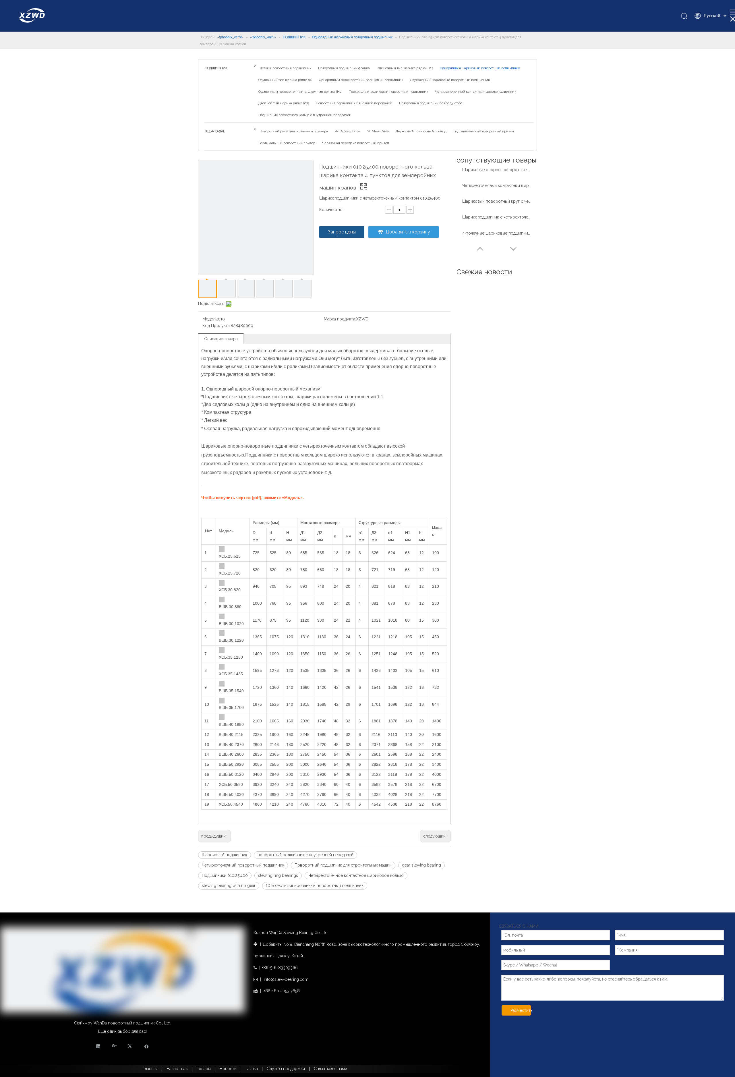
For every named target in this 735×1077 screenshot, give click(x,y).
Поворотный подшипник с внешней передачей (354, 103)
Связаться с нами (330, 1068)
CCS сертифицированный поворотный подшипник (314, 885)
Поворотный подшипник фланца (344, 68)
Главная (150, 1068)
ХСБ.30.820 (230, 589)
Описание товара (221, 339)
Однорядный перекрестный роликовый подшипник (361, 80)
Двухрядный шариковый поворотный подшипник (450, 80)
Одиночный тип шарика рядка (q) (285, 80)
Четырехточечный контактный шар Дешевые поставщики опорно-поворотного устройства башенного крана (496, 185)
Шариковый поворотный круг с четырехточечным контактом (496, 201)
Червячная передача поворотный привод (355, 143)
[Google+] (114, 1046)
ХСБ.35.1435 (231, 674)
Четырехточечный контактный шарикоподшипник (475, 92)
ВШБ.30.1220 (231, 640)
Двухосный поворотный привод (421, 131)
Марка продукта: (340, 319)
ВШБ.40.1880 (231, 724)
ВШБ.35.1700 (231, 707)
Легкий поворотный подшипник (285, 68)
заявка (251, 1068)
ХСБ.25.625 (230, 556)
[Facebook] (146, 1046)
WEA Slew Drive (347, 131)
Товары (204, 1068)
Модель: (210, 319)
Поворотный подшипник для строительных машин (343, 865)
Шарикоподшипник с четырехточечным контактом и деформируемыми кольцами (496, 217)
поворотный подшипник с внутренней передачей (305, 854)
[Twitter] (130, 1046)
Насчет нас (177, 1068)
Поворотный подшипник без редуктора (430, 103)
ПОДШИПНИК (216, 68)
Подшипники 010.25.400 (225, 875)
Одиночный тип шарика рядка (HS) (405, 68)
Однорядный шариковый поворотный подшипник (480, 68)
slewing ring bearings (278, 875)
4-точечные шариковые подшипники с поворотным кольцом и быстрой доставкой (496, 233)
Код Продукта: (216, 325)
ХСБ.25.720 (230, 573)
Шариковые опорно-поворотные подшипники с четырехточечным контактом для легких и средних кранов (496, 169)
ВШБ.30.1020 (231, 623)
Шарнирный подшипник (224, 854)
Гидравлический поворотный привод (483, 131)
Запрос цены (342, 232)
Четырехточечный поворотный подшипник (243, 865)
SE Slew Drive (378, 131)
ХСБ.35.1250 (231, 657)
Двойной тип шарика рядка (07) (283, 103)
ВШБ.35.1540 (231, 691)
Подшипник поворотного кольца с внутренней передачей (304, 115)
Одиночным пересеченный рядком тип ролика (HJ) (300, 92)
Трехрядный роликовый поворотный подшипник (388, 92)
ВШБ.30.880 (230, 606)
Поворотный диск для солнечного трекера (294, 131)
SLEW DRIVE (215, 131)
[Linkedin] (98, 1046)
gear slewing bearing (421, 865)
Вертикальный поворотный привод (286, 143)
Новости (228, 1068)
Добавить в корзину (408, 232)
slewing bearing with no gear (229, 885)
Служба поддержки (286, 1068)
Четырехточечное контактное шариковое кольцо (356, 875)
